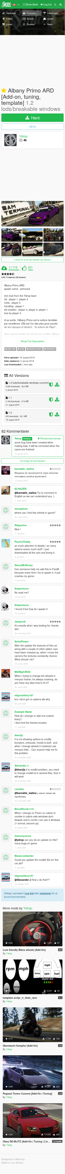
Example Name (23, 711)
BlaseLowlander (24, 855)
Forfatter (27, 438)
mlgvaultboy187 (24, 695)
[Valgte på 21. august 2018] (3, 90)
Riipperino (21, 525)
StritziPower (22, 641)
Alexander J (22, 765)
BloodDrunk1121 (24, 809)
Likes (30, 270)
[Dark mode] (55, 4)
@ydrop (19, 839)
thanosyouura (23, 836)
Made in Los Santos (12, 1162)
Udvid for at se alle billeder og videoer (32, 259)
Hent (35, 118)
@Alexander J (23, 879)
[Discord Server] (25, 139)
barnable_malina (24, 468)
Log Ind (29, 893)
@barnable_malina (25, 492)
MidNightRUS (22, 672)
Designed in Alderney (13, 1159)
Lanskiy (19, 789)
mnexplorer (21, 508)
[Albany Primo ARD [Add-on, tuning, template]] (32, 213)
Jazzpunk (20, 621)
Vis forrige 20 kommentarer (32, 460)
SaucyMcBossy (24, 565)
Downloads (14, 270)
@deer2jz (20, 769)
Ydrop (23, 136)
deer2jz (19, 735)
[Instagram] (20, 139)
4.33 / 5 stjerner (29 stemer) (13, 277)
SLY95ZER (20, 488)
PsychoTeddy (22, 541)
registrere (45, 893)
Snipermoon (22, 588)
